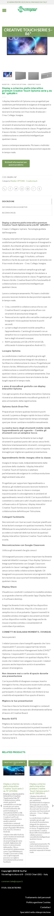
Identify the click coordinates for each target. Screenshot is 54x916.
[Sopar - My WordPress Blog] (27, 8)
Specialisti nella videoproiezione (35, 912)
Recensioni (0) (8, 213)
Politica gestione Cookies (38, 902)
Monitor (5, 84)
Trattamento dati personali (38, 897)
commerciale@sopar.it (12, 881)
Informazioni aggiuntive (14, 207)
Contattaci (45, 907)
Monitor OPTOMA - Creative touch (26, 84)
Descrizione (8, 201)
